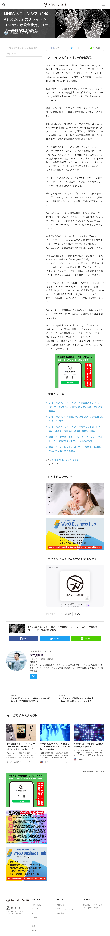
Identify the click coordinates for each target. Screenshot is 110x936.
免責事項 (60, 913)
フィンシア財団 (58, 460)
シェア (56, 48)
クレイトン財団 (72, 460)
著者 (33, 926)
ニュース (23, 33)
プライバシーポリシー (66, 909)
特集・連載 (36, 904)
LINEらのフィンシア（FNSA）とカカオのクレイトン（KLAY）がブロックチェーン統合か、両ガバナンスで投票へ (75, 406)
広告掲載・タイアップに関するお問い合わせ (92, 906)
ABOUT (35, 930)
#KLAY (77, 614)
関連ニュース (12, 53)
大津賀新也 (36, 655)
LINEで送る (96, 48)
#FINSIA (68, 614)
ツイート (77, 48)
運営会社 (60, 904)
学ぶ (33, 913)
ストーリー (36, 909)
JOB (33, 921)
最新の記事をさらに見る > (93, 771)
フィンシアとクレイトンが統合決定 (21, 48)
